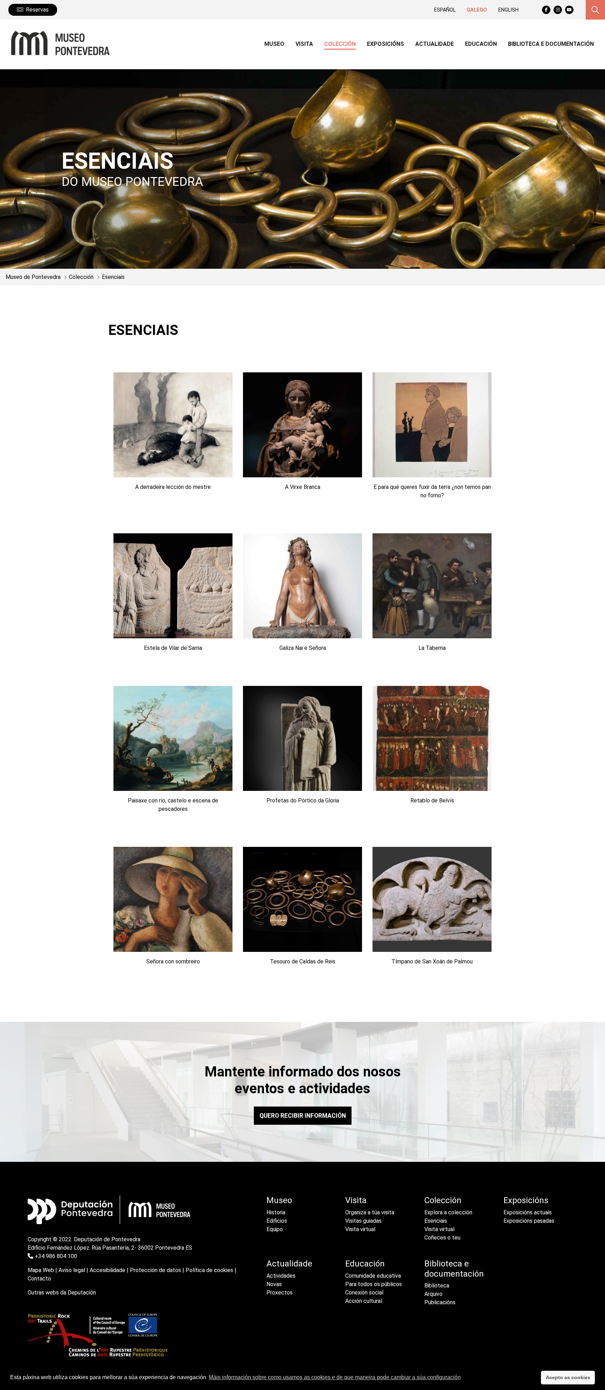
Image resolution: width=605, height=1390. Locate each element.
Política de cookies (209, 1270)
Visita (356, 1200)
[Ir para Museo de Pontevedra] (57, 43)
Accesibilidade (107, 1270)
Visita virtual (360, 1229)
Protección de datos (155, 1270)
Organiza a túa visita (369, 1212)
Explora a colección (448, 1212)
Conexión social (364, 1292)
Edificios (276, 1220)
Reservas (37, 9)
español (445, 10)
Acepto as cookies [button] (568, 1377)
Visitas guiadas (363, 1220)
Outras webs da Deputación (62, 1292)
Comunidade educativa (373, 1275)
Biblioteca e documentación (454, 1269)
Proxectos (279, 1292)
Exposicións (525, 1200)
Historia (275, 1212)
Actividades (280, 1275)
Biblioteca (436, 1285)
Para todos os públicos (373, 1284)
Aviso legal (71, 1270)
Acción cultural (363, 1301)
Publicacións (440, 1302)
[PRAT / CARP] (98, 1334)
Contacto (39, 1278)
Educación (365, 1264)
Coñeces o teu (442, 1237)
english (508, 10)
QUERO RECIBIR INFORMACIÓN (302, 1115)
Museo (279, 1200)
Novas (274, 1284)
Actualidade (289, 1264)
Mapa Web (41, 1270)
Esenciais (435, 1220)
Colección (442, 1200)
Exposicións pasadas (528, 1220)
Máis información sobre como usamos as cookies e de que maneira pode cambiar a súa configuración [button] (335, 1377)
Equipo (274, 1229)
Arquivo (433, 1294)
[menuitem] (274, 45)
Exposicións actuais (527, 1212)
